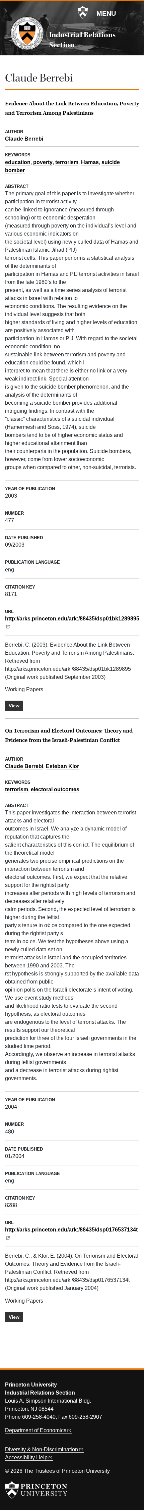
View (14, 705)
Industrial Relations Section (82, 40)
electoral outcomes (55, 789)
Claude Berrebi (24, 139)
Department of (35, 1430)
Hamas (90, 162)
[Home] (27, 33)
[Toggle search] (135, 13)
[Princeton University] (83, 12)
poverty (43, 162)
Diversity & (41, 1449)
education (17, 162)
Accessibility (26, 1457)
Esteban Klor (62, 766)
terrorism (66, 162)
